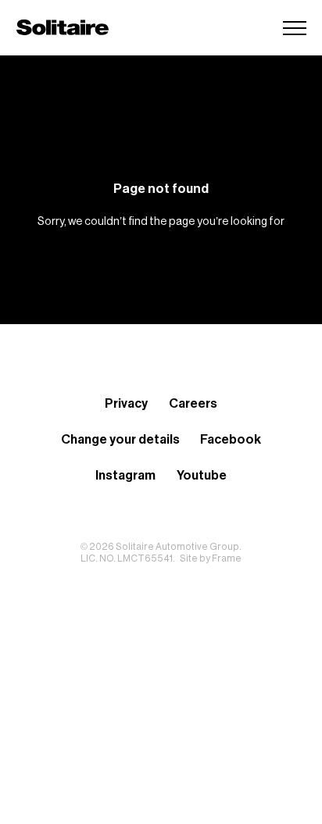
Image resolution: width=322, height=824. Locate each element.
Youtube (202, 475)
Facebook (230, 439)
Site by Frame (211, 558)
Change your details (120, 439)
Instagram (125, 475)
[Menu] (294, 27)
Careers (193, 404)
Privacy (126, 404)
